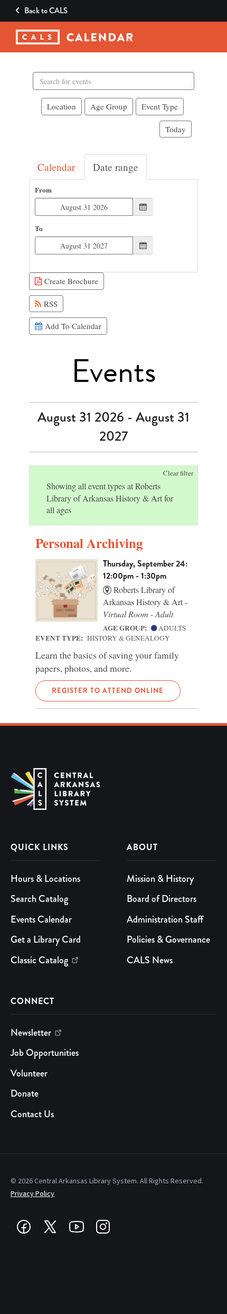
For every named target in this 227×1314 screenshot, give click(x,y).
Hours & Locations (45, 879)
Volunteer (29, 1073)
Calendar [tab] (56, 167)
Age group (108, 106)
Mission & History (160, 879)
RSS (49, 303)
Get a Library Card (46, 939)
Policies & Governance (168, 939)
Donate (25, 1093)
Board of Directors (161, 899)
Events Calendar (41, 919)
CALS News (150, 960)
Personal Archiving (89, 543)
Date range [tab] (115, 167)
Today (175, 129)
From (43, 190)
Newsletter (31, 1032)
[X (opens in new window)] (50, 1226)
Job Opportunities (45, 1053)
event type (159, 106)
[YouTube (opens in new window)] (76, 1226)
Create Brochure (70, 281)
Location (61, 106)
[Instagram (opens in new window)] (103, 1226)
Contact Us (32, 1114)
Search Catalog (39, 899)
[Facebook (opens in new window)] (24, 1226)
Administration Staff (165, 919)
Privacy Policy (32, 1194)
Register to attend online (108, 691)
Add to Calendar (71, 326)
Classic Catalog (39, 960)
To (39, 229)
